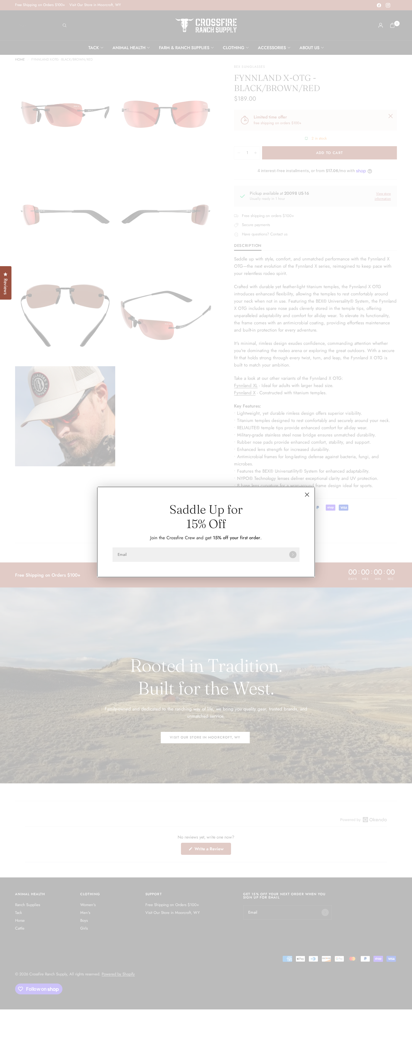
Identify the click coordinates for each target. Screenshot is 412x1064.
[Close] (307, 494)
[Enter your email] (292, 554)
